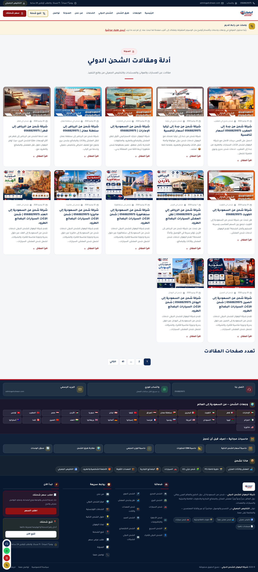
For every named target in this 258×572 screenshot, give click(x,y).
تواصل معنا (23, 567)
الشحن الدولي (105, 13)
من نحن (79, 13)
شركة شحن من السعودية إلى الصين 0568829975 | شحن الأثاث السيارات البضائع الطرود (232, 305)
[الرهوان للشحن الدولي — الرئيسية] (247, 13)
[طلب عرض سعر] (7, 558)
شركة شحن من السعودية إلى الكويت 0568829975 (232, 212)
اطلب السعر (30, 511)
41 (123, 362)
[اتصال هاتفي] (7, 543)
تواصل (56, 13)
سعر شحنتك (12, 13)
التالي (113, 362)
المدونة (67, 13)
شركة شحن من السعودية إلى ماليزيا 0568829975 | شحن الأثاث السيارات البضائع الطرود (79, 217)
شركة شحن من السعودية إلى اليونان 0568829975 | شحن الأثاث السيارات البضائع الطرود (181, 305)
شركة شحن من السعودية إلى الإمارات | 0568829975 (130, 129)
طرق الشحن (122, 13)
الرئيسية (149, 13)
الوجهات (137, 13)
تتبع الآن (30, 534)
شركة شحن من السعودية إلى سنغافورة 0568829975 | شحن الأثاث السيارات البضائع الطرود (130, 217)
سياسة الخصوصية (40, 567)
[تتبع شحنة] (7, 565)
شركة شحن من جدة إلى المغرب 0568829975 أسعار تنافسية (234, 131)
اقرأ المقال (246, 160)
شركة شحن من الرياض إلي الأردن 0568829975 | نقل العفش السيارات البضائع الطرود (183, 217)
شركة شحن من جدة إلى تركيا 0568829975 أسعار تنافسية (182, 129)
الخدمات (90, 13)
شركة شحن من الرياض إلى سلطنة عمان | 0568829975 (81, 129)
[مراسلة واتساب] (7, 551)
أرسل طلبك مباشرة (115, 30)
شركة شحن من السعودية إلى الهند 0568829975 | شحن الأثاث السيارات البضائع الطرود (28, 217)
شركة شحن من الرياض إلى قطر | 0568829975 (30, 129)
